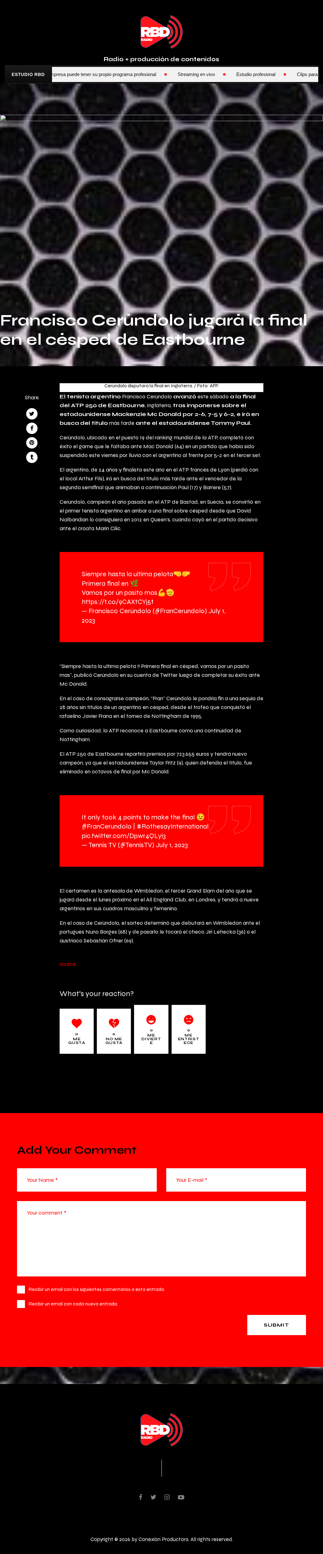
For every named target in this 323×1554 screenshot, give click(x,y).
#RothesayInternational (172, 826)
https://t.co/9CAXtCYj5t (118, 601)
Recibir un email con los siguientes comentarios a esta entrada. (97, 1289)
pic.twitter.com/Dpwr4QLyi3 (124, 835)
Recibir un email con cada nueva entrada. (73, 1304)
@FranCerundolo (107, 826)
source (68, 963)
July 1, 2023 (172, 845)
